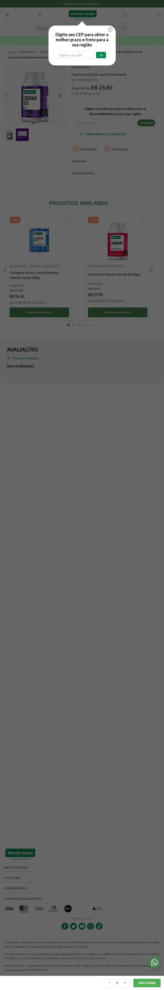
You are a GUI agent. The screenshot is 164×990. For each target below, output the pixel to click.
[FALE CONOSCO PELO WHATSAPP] (154, 962)
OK (101, 55)
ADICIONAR (147, 983)
